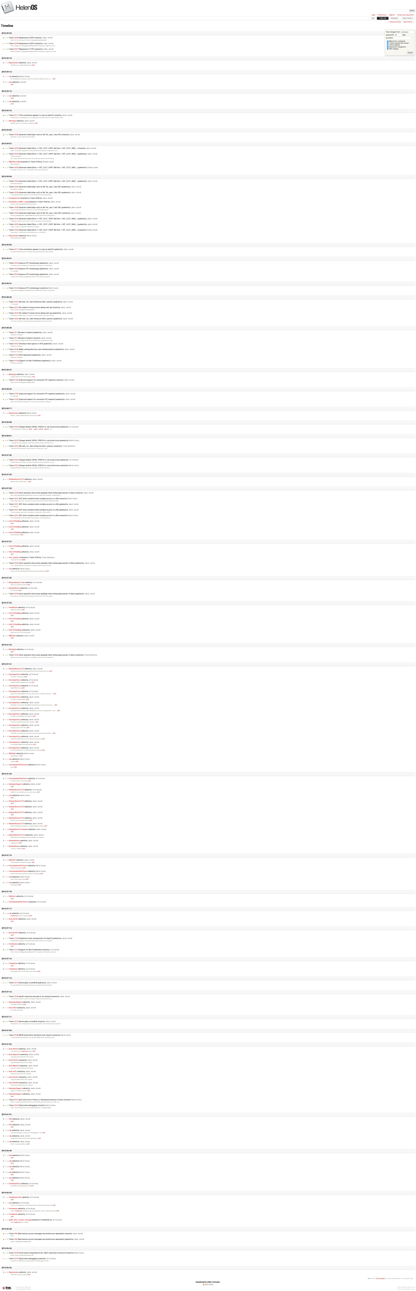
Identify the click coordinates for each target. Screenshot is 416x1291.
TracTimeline (380, 1278)
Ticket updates (394, 45)
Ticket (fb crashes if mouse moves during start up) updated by (38, 313)
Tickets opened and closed (399, 43)
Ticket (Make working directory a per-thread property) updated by (40, 349)
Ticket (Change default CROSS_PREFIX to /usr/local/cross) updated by (41, 427)
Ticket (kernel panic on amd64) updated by (31, 983)
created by (23, 630)
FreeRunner (14, 916)
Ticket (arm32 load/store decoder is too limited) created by (37, 996)
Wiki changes (393, 49)
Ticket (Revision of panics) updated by (29, 332)
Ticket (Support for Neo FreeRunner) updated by (33, 361)
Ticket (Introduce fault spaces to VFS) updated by (34, 344)
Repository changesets (397, 47)
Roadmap (394, 18)
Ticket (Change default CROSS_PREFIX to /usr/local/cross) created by (42, 465)
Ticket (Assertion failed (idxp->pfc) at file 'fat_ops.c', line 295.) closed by (42, 135)
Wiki (373, 18)
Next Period (408, 22)
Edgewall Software (24, 1289)
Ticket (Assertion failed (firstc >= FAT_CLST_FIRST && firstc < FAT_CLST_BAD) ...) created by (51, 230)
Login (373, 15)
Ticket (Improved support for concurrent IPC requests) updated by (40, 394)
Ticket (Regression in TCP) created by (29, 49)
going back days (396, 35)
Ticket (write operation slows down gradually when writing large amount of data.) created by (51, 655)
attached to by (29, 162)
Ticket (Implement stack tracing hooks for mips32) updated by (38, 938)
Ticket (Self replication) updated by (28, 355)
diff (33, 65)
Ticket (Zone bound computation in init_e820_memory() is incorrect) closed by (44, 1253)
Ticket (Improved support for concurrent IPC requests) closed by (39, 380)
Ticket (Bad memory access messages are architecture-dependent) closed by (44, 1234)
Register (392, 15)
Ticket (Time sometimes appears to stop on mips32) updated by (39, 249)
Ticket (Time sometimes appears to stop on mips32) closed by (38, 115)
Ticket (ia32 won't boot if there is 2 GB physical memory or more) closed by (43, 1100)
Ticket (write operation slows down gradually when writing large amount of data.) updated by (50, 563)
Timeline (382, 18)
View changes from (393, 32)
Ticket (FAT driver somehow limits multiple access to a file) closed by (41, 499)
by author (389, 38)
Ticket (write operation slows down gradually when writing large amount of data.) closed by (49, 493)
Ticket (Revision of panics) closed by (28, 338)
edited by (21, 63)
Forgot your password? (405, 15)
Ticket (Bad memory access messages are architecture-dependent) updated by (44, 1239)
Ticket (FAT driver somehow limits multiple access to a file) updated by (42, 504)
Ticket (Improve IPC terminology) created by (31, 288)
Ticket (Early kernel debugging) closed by (30, 1105)
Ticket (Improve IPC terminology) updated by (32, 263)
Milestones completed (397, 41)
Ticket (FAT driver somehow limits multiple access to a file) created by (41, 515)
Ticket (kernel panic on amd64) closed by (30, 1021)
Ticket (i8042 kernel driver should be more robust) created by (38, 1035)
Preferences (382, 15)
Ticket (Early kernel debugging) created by (30, 1259)
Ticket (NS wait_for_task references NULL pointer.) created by (40, 446)
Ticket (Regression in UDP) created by (29, 43)
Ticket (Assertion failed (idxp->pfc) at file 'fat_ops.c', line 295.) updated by (43, 187)
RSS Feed (209, 1284)
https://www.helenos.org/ (406, 1289)
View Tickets (408, 18)
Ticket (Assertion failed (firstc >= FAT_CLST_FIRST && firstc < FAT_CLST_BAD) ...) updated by (51, 154)
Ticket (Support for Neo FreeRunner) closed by (32, 950)
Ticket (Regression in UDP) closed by (29, 38)
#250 (23, 560)
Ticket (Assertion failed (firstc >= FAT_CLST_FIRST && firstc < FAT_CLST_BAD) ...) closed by (50, 148)
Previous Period (395, 22)
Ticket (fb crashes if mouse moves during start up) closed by (38, 307)
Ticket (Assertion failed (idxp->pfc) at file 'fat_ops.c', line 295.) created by (43, 213)
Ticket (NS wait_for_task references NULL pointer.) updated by (39, 302)
